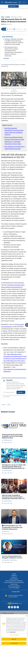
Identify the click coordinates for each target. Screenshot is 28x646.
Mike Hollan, (7, 560)
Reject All (14, 639)
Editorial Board (14, 579)
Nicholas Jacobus (8, 440)
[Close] (26, 616)
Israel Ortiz (6, 531)
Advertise (14, 575)
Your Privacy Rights (14, 587)
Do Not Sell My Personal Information (14, 582)
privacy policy (7, 396)
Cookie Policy (12, 632)
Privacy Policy (14, 584)
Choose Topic (12, 6)
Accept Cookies (14, 643)
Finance (3, 404)
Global (8, 404)
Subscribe (20, 392)
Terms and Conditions (14, 586)
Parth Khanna (13, 560)
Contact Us (14, 577)
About (14, 574)
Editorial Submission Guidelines (14, 581)
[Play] (7, 29)
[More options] (26, 29)
